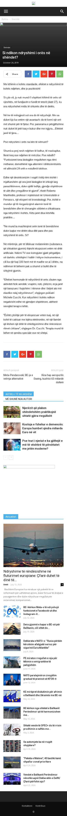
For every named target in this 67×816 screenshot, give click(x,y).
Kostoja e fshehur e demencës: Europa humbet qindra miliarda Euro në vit (42, 428)
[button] (62, 11)
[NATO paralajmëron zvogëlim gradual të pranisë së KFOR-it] (12, 679)
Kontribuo (40, 805)
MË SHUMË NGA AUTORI (18, 399)
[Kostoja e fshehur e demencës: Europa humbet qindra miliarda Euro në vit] (12, 428)
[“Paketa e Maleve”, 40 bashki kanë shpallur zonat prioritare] (12, 762)
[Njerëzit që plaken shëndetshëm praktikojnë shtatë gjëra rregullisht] (12, 412)
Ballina (5, 19)
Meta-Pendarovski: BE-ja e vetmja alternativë (18, 377)
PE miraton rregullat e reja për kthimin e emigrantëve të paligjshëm (40, 661)
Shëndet (15, 19)
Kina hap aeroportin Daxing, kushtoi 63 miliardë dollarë (49, 379)
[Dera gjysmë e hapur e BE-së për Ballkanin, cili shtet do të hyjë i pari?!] (12, 629)
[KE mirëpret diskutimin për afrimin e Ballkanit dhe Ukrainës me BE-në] (12, 696)
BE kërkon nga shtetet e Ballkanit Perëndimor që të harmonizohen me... (41, 711)
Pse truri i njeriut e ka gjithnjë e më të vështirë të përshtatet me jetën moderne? (42, 444)
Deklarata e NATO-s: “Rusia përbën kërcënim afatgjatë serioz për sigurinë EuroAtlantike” (42, 644)
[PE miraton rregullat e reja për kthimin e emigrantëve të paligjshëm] (12, 662)
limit (5, 584)
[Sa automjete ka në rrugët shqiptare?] (12, 746)
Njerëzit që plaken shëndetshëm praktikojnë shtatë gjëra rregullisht (39, 411)
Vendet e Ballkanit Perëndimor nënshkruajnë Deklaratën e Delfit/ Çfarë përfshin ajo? (41, 778)
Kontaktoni (27, 805)
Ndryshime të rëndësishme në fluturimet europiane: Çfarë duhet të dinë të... (31, 575)
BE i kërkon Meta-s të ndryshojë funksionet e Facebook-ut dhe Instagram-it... (41, 610)
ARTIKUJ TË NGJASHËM (18, 394)
